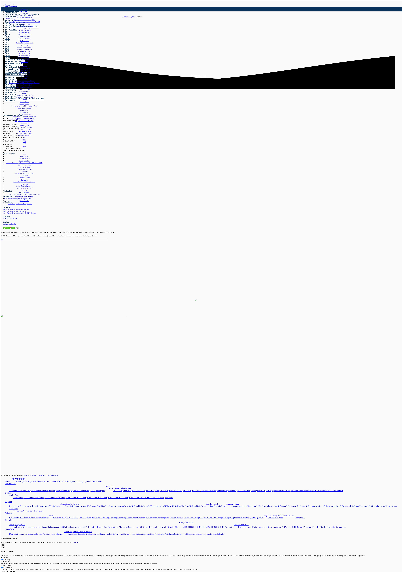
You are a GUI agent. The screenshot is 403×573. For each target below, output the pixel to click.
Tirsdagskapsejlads (17, 524)
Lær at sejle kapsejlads (127, 518)
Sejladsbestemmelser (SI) (75, 527)
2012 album (81, 497)
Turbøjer (119, 534)
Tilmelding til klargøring (223, 518)
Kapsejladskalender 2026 (53, 527)
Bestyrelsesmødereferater (120, 488)
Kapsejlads (9, 520)
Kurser (52, 515)
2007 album (29, 497)
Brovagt (25, 511)
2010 (189, 490)
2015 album (92, 497)
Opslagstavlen (244, 527)
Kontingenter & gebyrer (26, 481)
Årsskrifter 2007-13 (326, 490)
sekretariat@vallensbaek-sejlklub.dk (34, 475)
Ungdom (24, 9)
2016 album (102, 497)
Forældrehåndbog (217, 506)
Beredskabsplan (24, 68)
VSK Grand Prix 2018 (138, 506)
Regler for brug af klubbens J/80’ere (279, 515)
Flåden (237, 518)
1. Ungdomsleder (237, 506)
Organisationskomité (24, 169)
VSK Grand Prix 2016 (196, 506)
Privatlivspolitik (52, 475)
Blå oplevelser (129, 534)
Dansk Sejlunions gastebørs (21, 534)
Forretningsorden (226, 490)
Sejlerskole (10, 513)
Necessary (6, 559)
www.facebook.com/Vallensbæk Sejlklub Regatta (19, 213)
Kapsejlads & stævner (69, 504)
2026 (115, 490)
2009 (194, 490)
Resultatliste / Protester (118, 527)
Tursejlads (24, 171)
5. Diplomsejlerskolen (295, 506)
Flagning (59, 534)
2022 (134, 490)
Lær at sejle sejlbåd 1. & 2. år (65, 518)
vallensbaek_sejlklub (10, 218)
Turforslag (37, 534)
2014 (171, 490)
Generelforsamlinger (210, 490)
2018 (152, 490)
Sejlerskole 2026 (16, 518)
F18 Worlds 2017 (241, 524)
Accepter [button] (69, 542)
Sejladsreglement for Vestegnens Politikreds (155, 534)
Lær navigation (162, 518)
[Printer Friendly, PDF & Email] (9, 228)
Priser (186, 518)
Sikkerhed (13, 508)
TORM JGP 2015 (179, 506)
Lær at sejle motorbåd (146, 518)
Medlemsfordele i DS (106, 534)
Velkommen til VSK (18, 490)
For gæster (229, 527)
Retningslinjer (257, 518)
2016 (157, 490)
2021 (138, 490)
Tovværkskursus (176, 518)
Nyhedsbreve (277, 490)
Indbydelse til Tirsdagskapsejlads (27, 527)
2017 (162, 490)
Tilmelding (91, 527)
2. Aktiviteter (250, 506)
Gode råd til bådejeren (86, 534)
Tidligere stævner (186, 522)
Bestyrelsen (110, 486)
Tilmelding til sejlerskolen (200, 518)
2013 (175, 490)
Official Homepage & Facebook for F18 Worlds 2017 (273, 527)
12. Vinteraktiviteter (376, 506)
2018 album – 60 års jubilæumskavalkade (146, 497)
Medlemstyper (43, 481)
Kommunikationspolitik (307, 490)
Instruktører (43, 518)
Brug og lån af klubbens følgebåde (81, 490)
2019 (148, 490)
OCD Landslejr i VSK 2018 (159, 506)
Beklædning (245, 518)
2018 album (123, 497)
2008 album (39, 497)
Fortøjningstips (49, 534)
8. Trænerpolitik (347, 506)
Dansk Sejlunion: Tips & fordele (78, 531)
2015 (166, 490)
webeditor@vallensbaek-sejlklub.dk (20, 204)
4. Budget (282, 506)
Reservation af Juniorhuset (48, 506)
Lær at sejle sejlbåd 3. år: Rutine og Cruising (98, 518)
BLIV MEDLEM (19, 479)
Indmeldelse (55, 481)
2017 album (113, 497)
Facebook (169, 497)
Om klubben (10, 483)
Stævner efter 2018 (136, 527)
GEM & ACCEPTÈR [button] (8, 571)
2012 (180, 490)
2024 (125, 490)
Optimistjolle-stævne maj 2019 (78, 506)
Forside (8, 481)
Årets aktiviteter (31, 518)
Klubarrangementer (24, 199)
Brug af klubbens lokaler (37, 490)
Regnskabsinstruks (242, 490)
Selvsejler (17, 511)
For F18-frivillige (319, 527)
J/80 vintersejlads (24, 108)
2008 (198, 490)
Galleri (8, 493)
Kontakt (339, 490)
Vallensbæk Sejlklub (9, 224)
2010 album (60, 497)
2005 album (18, 497)
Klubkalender (24, 201)
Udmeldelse (97, 481)
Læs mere (76, 542)
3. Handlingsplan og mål (266, 506)
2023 (129, 490)
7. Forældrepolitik (332, 506)
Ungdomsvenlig (232, 504)
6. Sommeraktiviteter (315, 506)
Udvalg (254, 490)
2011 (185, 490)
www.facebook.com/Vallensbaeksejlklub (16, 209)
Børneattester (391, 506)
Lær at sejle (14, 506)
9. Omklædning (360, 506)
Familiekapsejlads (152, 527)
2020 (143, 490)
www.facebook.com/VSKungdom (14, 211)
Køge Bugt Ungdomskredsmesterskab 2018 (110, 506)
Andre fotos (14, 495)
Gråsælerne (24, 110)
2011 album (71, 497)
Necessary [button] (4, 557)
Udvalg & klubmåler (169, 527)
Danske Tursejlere (304, 527)
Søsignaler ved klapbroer (24, 196)
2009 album (50, 497)
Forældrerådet (212, 504)
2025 (120, 490)
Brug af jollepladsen (57, 490)
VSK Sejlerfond (290, 490)
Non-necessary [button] (6, 565)
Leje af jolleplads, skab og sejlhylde (76, 481)
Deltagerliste (101, 527)
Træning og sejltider (28, 506)
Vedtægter (100, 490)
